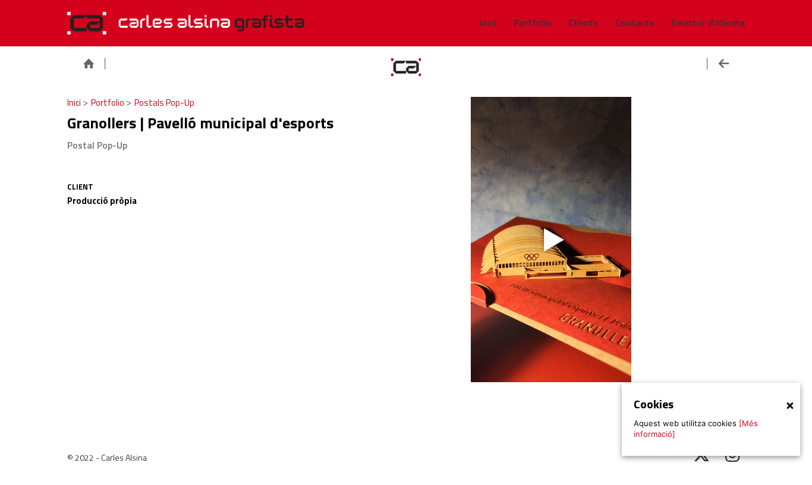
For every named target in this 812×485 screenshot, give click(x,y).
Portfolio (108, 102)
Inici (75, 102)
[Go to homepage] (186, 23)
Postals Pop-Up (164, 102)
